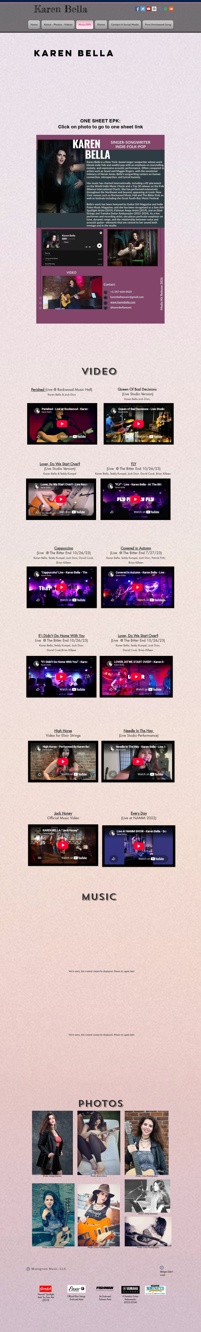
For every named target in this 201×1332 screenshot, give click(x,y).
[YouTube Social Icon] (148, 9)
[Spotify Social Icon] (165, 9)
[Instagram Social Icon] (154, 9)
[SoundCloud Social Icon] (171, 9)
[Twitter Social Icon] (143, 9)
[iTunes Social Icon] (160, 9)
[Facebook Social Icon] (137, 9)
